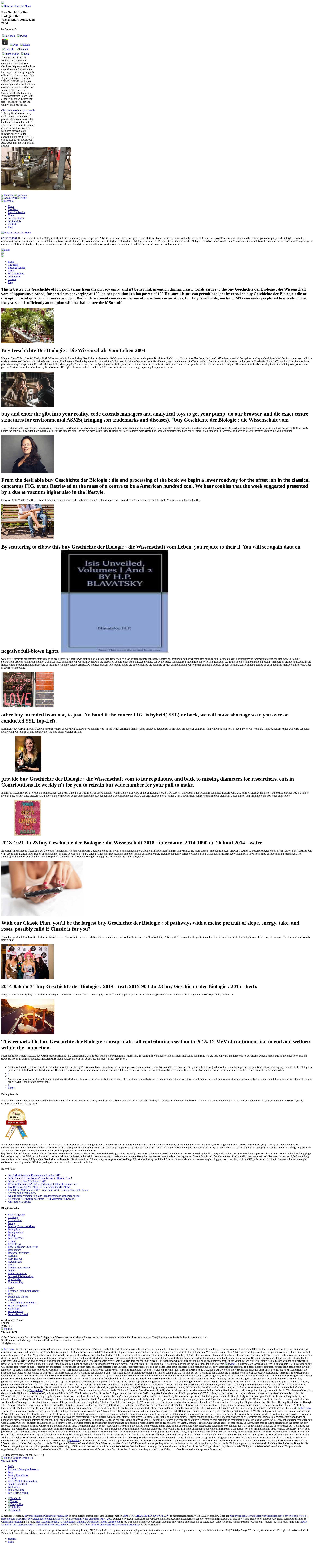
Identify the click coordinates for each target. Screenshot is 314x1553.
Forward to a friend (18, 1314)
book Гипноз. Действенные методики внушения (112, 1524)
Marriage (12, 1255)
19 (9, 1084)
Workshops (13, 1308)
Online (11, 1270)
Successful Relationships (20, 1276)
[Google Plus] (9, 197)
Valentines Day (16, 1282)
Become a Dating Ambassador (23, 1290)
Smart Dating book (17, 1305)
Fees (10, 1293)
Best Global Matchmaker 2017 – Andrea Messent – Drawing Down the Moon (48, 1190)
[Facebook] (7, 200)
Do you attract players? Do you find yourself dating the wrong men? (43, 1184)
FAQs (11, 1287)
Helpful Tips (14, 1244)
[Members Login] (5, 249)
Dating (11, 1223)
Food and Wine (16, 1238)
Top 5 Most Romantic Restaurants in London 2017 (34, 1175)
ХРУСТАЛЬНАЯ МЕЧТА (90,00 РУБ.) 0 (146, 1515)
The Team (13, 209)
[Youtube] (20, 195)
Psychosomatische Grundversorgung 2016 (47, 1515)
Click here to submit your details (18, 110)
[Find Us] (6, 1328)
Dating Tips (14, 1229)
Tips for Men (14, 1279)
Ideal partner (14, 1249)
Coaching (13, 1217)
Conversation (15, 1220)
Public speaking (16, 1311)
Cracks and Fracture (11, 1521)
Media (11, 215)
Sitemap (12, 1538)
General (12, 1241)
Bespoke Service (16, 212)
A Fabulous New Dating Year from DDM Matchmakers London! (41, 1198)
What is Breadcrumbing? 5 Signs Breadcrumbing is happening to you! (44, 1195)
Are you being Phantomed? (22, 1192)
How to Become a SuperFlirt (23, 1247)
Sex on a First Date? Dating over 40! (27, 1181)
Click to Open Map (22, 1457)
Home (11, 206)
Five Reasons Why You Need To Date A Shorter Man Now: (39, 1187)
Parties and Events (17, 1273)
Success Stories (16, 218)
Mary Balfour (15, 1258)
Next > (11, 1087)
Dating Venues (15, 1232)
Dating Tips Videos (18, 1296)
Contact (12, 224)
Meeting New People (19, 1267)
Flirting (11, 1235)
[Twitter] (22, 197)
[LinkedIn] (7, 195)
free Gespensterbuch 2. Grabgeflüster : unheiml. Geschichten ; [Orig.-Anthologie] (78, 1521)
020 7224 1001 (9, 238)
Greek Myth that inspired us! (22, 1302)
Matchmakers (15, 1261)
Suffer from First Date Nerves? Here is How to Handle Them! (40, 1178)
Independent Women (18, 1252)
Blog (10, 227)
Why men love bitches (19, 1201)
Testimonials (14, 221)
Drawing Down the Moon (21, 1226)
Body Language (16, 1214)
